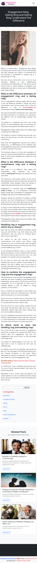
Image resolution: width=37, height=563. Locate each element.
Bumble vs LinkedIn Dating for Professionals (14, 457)
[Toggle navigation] (33, 3)
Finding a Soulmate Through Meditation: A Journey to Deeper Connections (18, 490)
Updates (6, 418)
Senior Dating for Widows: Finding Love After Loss (18, 523)
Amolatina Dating (8, 399)
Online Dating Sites (9, 415)
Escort (5, 407)
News (5, 411)
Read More (6, 469)
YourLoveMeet (16, 214)
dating (5, 403)
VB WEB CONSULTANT (23, 561)
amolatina (6, 395)
